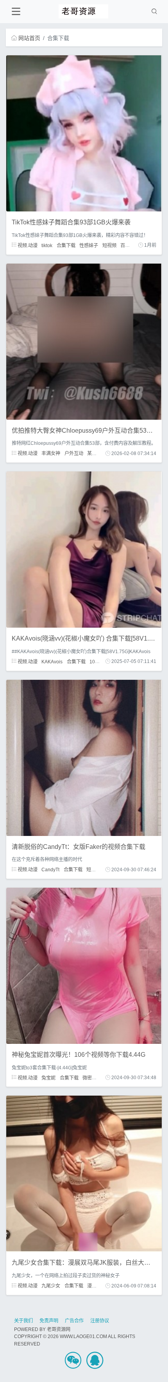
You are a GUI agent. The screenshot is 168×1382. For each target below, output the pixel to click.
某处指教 (96, 453)
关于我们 (23, 1321)
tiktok (46, 245)
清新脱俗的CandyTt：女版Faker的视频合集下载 (78, 846)
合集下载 (66, 245)
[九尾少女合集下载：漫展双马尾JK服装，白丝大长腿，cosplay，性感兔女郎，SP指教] (84, 1173)
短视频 (109, 245)
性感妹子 (88, 245)
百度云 (127, 245)
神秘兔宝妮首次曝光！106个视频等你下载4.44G (78, 1054)
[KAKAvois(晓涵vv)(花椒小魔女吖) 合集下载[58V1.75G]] (84, 549)
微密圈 (89, 1077)
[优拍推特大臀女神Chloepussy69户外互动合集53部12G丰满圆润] (84, 341)
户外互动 (73, 453)
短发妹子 (95, 869)
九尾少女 (50, 1286)
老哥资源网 (58, 1329)
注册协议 (99, 1321)
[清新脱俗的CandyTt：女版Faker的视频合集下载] (84, 757)
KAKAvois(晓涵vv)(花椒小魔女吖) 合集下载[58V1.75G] (87, 638)
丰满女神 (50, 453)
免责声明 (48, 1321)
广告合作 (74, 1321)
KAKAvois (52, 661)
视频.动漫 (27, 245)
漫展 (92, 1286)
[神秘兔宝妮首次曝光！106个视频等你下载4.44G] (84, 965)
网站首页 (29, 38)
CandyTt (50, 869)
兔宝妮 (48, 1077)
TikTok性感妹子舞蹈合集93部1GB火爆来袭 (71, 222)
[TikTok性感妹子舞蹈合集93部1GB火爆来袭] (84, 133)
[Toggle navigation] (15, 11)
